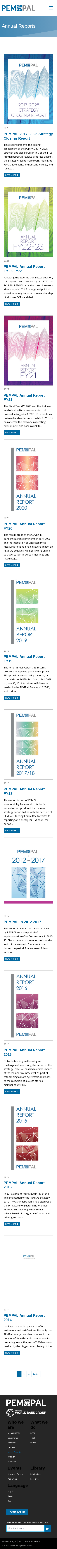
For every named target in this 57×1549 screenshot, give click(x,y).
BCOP (32, 1433)
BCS (9, 1501)
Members (12, 1442)
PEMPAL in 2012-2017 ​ (23, 922)
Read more (10, 175)
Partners (11, 1447)
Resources (34, 1479)
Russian (11, 1496)
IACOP (33, 1442)
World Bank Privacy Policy (29, 1541)
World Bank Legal (9, 1541)
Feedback (12, 1461)
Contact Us (17, 1512)
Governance (13, 1438)
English (11, 1491)
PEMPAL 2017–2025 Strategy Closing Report (28, 136)
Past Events (12, 1479)
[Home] (20, 8)
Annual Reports (14, 1452)
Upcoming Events (15, 1474)
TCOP (32, 1438)
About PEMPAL (14, 1433)
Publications (35, 1474)
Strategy (11, 1457)
